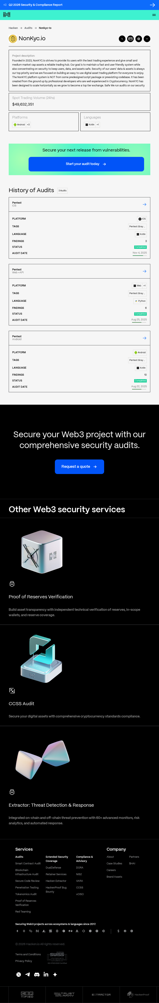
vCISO (80, 894)
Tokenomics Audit (26, 894)
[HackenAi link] (27, 995)
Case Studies (114, 864)
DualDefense (53, 868)
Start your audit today (82, 164)
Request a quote (75, 467)
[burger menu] (154, 15)
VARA (79, 881)
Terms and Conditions (28, 954)
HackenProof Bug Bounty (56, 890)
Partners (134, 857)
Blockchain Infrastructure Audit (27, 872)
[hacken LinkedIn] (46, 975)
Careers (111, 870)
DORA (79, 868)
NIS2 (79, 874)
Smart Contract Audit (28, 864)
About (110, 857)
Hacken (13, 28)
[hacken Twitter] (18, 975)
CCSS (79, 888)
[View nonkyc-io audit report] (144, 204)
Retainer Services (56, 874)
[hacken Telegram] (27, 975)
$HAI (132, 864)
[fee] (130, 38)
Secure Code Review (27, 881)
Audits (28, 28)
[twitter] (122, 38)
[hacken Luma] (55, 975)
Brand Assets (114, 877)
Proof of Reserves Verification (25, 903)
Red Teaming (23, 912)
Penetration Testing (27, 888)
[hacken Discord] (37, 975)
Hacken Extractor (56, 881)
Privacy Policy (23, 961)
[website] (138, 38)
